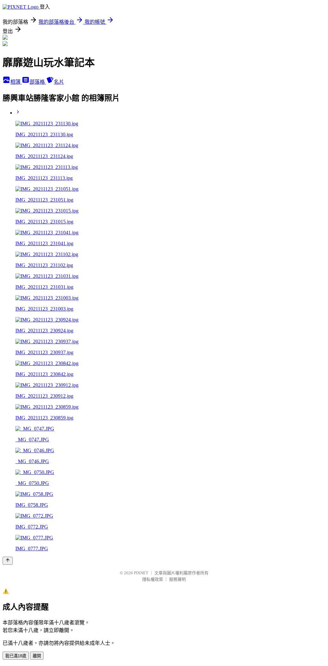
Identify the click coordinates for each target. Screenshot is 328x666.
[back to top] (8, 561)
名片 (59, 82)
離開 (37, 656)
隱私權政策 (152, 579)
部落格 (37, 82)
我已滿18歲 (15, 656)
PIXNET (141, 572)
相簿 (16, 82)
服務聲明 (177, 579)
